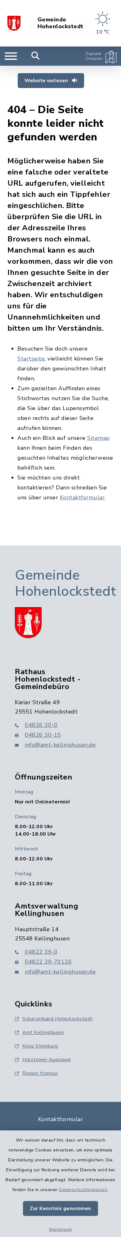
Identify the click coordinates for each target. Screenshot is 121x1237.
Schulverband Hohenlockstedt (57, 1018)
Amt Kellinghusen (43, 1032)
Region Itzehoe (40, 1073)
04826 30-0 (41, 725)
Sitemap (98, 438)
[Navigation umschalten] (11, 56)
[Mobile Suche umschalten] (35, 56)
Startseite (31, 358)
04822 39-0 (41, 952)
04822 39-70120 (48, 961)
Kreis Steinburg (40, 1046)
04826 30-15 (43, 735)
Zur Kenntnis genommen (60, 1208)
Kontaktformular (82, 497)
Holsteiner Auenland (46, 1059)
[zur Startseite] (13, 23)
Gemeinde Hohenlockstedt (60, 23)
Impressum (60, 1229)
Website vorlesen (47, 80)
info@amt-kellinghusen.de (60, 745)
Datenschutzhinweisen (83, 1190)
